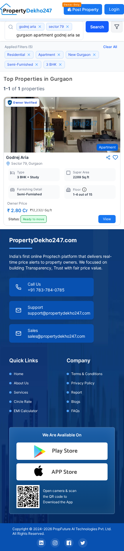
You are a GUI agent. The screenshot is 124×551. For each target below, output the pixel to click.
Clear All (110, 47)
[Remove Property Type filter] (59, 55)
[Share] (108, 157)
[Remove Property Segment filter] (29, 55)
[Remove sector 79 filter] (67, 27)
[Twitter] (82, 543)
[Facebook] (69, 543)
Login (114, 9)
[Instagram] (55, 543)
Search (97, 26)
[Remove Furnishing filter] (37, 65)
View (107, 219)
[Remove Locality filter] (94, 55)
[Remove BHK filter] (60, 65)
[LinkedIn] (41, 543)
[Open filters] (117, 26)
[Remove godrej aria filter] (40, 27)
